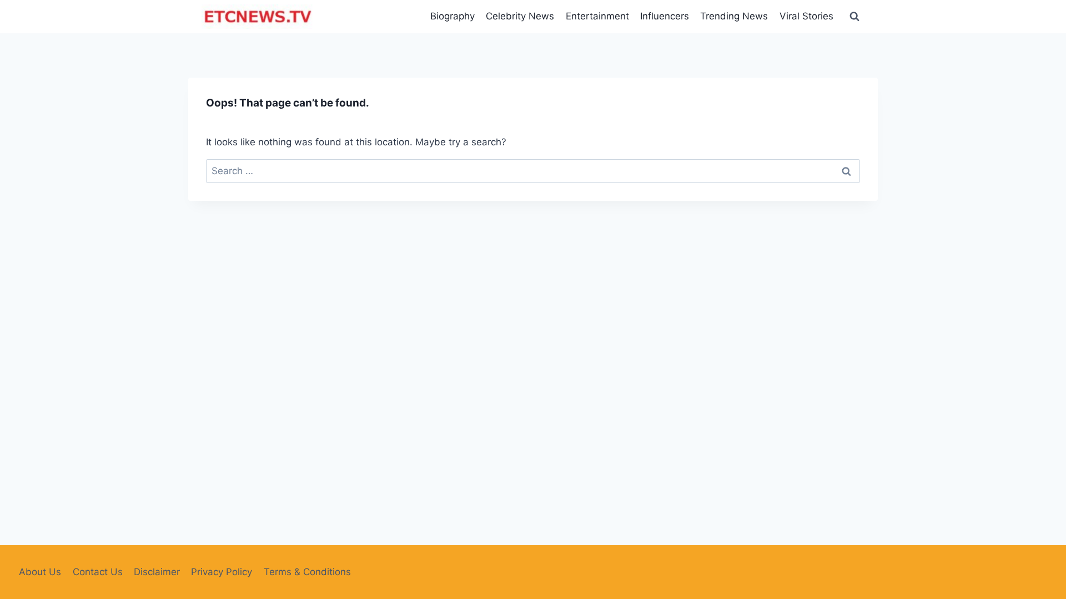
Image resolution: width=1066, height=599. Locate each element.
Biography (452, 16)
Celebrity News (520, 16)
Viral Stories (806, 16)
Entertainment (597, 16)
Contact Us (98, 571)
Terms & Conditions (307, 571)
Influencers (664, 16)
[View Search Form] (854, 17)
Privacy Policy (221, 571)
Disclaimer (157, 571)
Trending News (734, 16)
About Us (40, 571)
